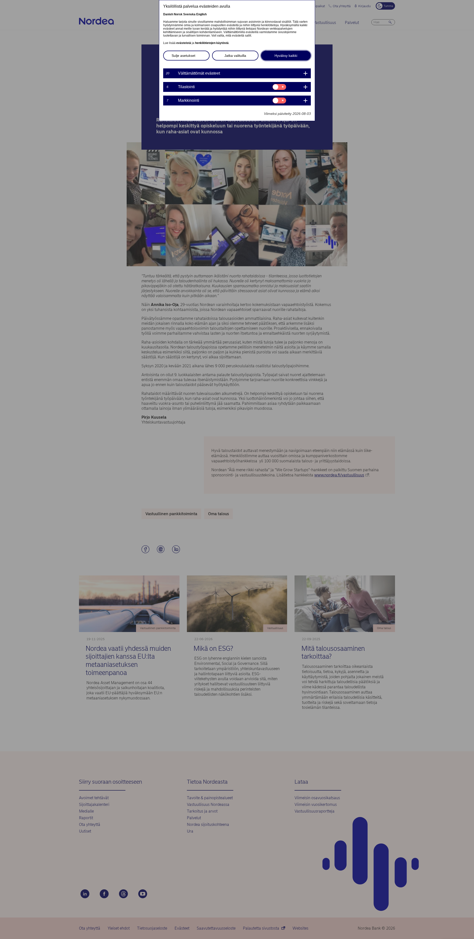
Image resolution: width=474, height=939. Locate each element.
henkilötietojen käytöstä (212, 43)
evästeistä (183, 43)
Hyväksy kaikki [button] (286, 56)
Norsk (178, 14)
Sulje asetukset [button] (183, 56)
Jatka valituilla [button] (235, 56)
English (201, 14)
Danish (168, 14)
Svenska (189, 14)
